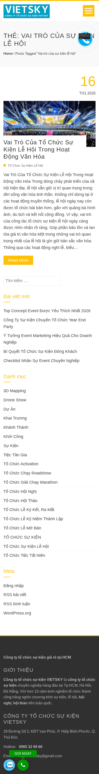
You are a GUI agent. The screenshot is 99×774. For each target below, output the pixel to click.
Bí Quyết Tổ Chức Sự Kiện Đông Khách (40, 351)
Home (8, 53)
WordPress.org (17, 613)
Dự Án (9, 409)
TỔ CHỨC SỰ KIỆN (22, 537)
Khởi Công (13, 436)
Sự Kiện (10, 445)
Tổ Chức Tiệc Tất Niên (24, 555)
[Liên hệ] (85, 35)
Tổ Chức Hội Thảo (20, 500)
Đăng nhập (13, 585)
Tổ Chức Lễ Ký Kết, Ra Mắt (28, 509)
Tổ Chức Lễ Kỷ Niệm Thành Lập (33, 519)
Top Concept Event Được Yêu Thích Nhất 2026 (46, 310)
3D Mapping (14, 390)
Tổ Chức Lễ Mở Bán (22, 528)
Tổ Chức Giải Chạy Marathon (30, 482)
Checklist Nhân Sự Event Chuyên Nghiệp (41, 360)
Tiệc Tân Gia (15, 455)
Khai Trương (15, 418)
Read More (18, 260)
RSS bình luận (16, 604)
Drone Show (14, 400)
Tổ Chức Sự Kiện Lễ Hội (25, 165)
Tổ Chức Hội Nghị (20, 491)
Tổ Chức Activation (20, 464)
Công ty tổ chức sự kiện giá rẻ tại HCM (37, 657)
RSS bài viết (14, 594)
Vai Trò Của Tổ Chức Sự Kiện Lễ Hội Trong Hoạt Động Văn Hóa (38, 149)
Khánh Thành (15, 427)
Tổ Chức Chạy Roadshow (27, 473)
